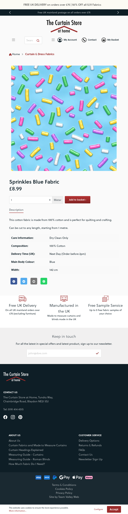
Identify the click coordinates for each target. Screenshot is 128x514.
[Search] (38, 40)
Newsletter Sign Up (90, 459)
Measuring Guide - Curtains (26, 454)
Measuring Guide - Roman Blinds (29, 459)
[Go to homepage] (64, 26)
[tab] (16, 209)
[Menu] (13, 39)
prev (10, 12)
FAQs (82, 450)
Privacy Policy (64, 493)
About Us (14, 440)
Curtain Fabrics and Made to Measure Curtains (38, 445)
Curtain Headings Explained (26, 450)
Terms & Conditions (64, 485)
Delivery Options (89, 440)
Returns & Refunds (90, 445)
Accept (114, 509)
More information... (17, 510)
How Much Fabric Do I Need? (27, 464)
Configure (98, 509)
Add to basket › (77, 199)
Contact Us (85, 454)
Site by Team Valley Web (64, 497)
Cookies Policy (64, 489)
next (118, 12)
